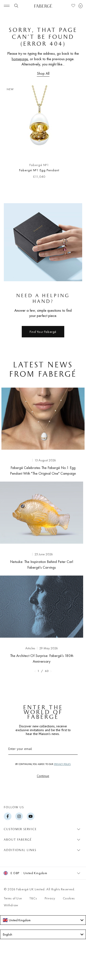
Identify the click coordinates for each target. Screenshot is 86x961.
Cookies (69, 898)
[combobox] (43, 920)
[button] (80, 5)
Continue (43, 776)
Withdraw (11, 905)
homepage (20, 58)
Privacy (50, 898)
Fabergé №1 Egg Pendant (39, 170)
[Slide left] (11, 134)
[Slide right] (74, 134)
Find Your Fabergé (43, 332)
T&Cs (33, 898)
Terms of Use (13, 898)
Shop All (43, 73)
